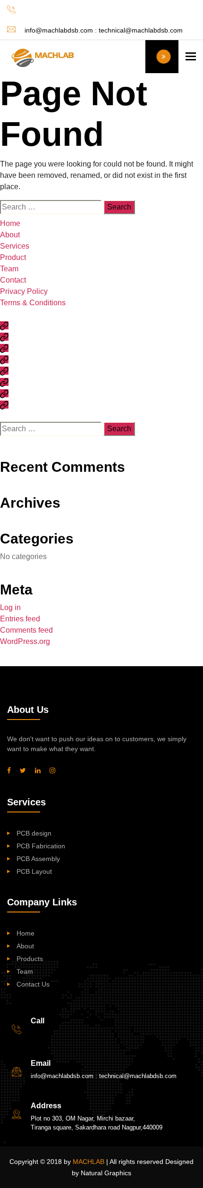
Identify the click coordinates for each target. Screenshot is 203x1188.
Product (13, 257)
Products (30, 958)
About (10, 235)
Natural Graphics (106, 1173)
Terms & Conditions (33, 303)
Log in (10, 607)
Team (9, 269)
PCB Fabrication (41, 846)
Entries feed (20, 619)
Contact (13, 280)
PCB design (34, 833)
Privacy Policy (24, 291)
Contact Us (33, 984)
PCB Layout (34, 871)
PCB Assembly (38, 858)
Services (14, 246)
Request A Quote (161, 56)
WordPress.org (25, 641)
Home (10, 223)
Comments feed (26, 630)
